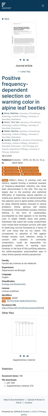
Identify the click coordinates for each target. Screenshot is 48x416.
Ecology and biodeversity (14, 284)
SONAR (17, 411)
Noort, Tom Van (11, 122)
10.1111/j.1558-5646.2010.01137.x (22, 301)
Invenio (26, 411)
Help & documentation (14, 399)
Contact (28, 402)
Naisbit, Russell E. (12, 140)
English (5, 180)
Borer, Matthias (11, 113)
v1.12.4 (34, 411)
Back (6, 19)
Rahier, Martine (11, 131)
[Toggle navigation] (43, 5)
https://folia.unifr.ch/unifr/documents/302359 (23, 308)
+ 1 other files (24, 71)
